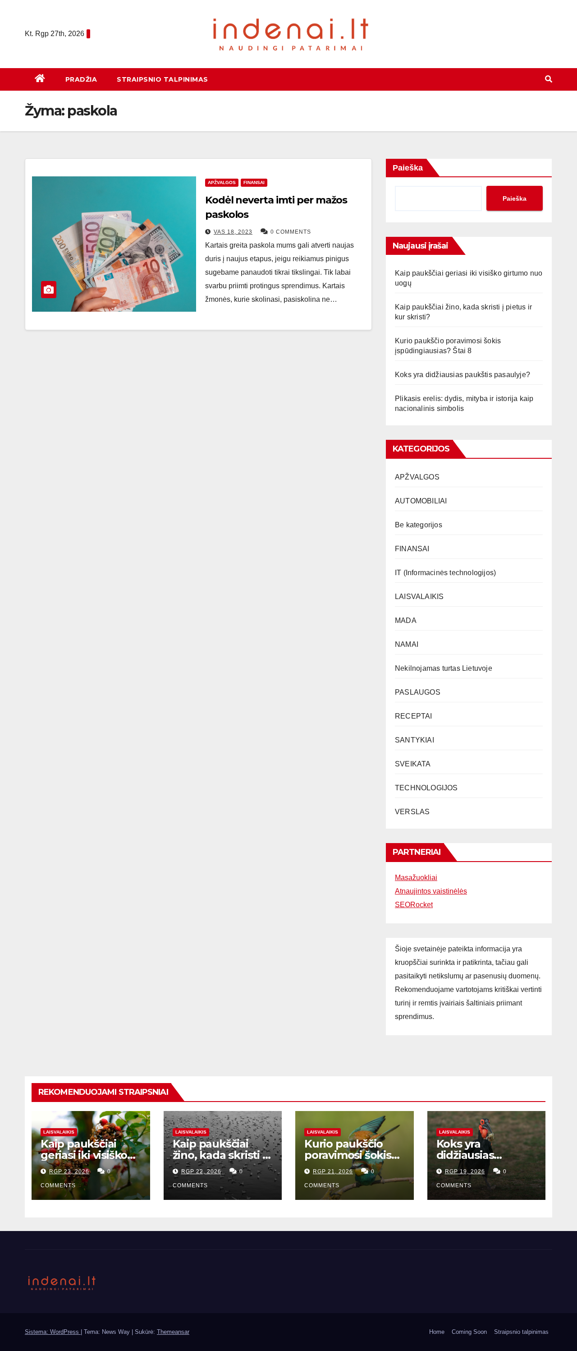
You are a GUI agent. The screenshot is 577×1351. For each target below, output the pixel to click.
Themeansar (173, 1331)
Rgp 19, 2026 (465, 1171)
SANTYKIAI (414, 740)
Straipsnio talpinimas (162, 79)
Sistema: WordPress (53, 1331)
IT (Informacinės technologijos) (445, 572)
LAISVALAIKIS (419, 596)
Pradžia (81, 79)
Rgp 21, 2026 (333, 1171)
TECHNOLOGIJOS (426, 788)
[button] (548, 79)
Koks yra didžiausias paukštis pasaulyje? (462, 374)
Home (436, 1331)
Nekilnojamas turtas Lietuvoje (443, 668)
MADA (406, 620)
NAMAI (406, 644)
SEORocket (414, 904)
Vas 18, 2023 (233, 232)
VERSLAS (412, 812)
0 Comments (290, 232)
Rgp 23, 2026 (69, 1171)
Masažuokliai (416, 877)
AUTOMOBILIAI (421, 501)
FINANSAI (254, 182)
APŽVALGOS (222, 182)
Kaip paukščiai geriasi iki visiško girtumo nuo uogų (89, 1155)
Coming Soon (469, 1331)
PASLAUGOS (417, 692)
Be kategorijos (418, 525)
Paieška (408, 167)
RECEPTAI (413, 716)
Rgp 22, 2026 (201, 1171)
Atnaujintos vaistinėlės (431, 891)
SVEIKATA (413, 764)
